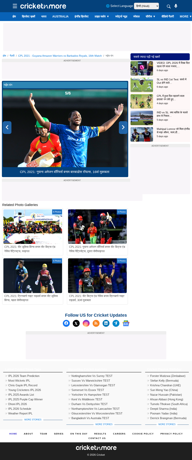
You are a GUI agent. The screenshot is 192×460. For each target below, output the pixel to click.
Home (13, 434)
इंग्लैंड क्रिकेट (82, 16)
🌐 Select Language (119, 6)
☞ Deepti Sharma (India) (162, 408)
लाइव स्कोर (102, 16)
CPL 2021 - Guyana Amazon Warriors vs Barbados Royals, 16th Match (60, 55)
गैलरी (12, 55)
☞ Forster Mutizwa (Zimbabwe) (166, 375)
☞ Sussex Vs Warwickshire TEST (89, 380)
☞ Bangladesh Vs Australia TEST (88, 418)
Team (43, 434)
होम (14, 16)
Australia (60, 16)
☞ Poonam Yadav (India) (162, 413)
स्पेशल (136, 16)
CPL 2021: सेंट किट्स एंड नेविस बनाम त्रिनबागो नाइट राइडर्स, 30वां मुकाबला (96, 298)
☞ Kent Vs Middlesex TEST (85, 399)
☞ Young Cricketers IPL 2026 (23, 390)
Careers (119, 434)
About (28, 434)
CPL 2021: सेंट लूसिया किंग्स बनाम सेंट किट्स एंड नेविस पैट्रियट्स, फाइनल (29, 249)
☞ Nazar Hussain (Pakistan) (164, 394)
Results (100, 434)
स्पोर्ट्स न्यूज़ (121, 16)
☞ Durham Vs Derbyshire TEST (88, 404)
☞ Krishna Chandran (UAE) (164, 385)
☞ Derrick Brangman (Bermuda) (167, 418)
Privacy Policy (171, 434)
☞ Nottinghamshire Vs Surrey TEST (90, 375)
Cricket (101, 454)
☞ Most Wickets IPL (17, 380)
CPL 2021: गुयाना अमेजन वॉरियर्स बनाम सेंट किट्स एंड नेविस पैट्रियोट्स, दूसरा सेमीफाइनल (97, 249)
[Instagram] (86, 323)
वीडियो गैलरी (168, 16)
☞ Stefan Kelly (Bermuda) (163, 380)
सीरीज (151, 16)
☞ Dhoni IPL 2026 (16, 404)
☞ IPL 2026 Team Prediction (22, 375)
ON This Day (79, 434)
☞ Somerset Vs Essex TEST (86, 390)
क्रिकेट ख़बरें (28, 16)
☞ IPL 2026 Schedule (18, 408)
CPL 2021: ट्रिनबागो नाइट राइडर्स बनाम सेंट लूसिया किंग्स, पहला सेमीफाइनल (31, 298)
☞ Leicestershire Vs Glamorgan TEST (91, 385)
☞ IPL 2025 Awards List (19, 394)
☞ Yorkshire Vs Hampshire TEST (88, 394)
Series (59, 434)
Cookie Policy (143, 434)
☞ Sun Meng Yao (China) (162, 390)
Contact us (97, 438)
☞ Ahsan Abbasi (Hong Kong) (165, 399)
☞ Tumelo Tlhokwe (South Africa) (167, 404)
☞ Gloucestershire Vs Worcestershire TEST (95, 413)
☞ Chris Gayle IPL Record (21, 385)
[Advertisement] (97, 31)
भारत (43, 16)
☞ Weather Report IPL (18, 413)
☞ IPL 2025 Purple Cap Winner (24, 399)
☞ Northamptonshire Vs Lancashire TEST (94, 408)
